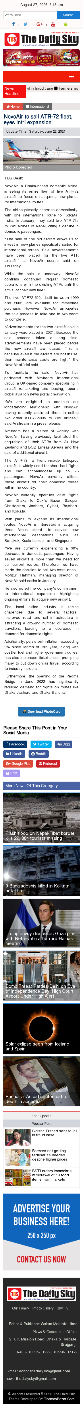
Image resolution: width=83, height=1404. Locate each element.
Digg (66, 744)
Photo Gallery (43, 1308)
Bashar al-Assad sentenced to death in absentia (37, 1099)
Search (68, 15)
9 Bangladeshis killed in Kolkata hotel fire (37, 888)
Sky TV (63, 1308)
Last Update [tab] (42, 1116)
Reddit (40, 754)
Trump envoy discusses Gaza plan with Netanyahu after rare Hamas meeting (40, 938)
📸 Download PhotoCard (41, 712)
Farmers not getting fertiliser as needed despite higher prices (49, 1155)
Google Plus (20, 764)
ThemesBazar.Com (59, 1399)
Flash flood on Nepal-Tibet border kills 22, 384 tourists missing (40, 836)
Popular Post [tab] (41, 1124)
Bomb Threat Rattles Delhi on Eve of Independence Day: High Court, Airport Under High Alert (40, 991)
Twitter (43, 744)
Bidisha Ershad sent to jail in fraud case (54, 1133)
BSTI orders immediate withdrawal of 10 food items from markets (52, 1175)
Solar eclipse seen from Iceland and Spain (37, 1046)
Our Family (20, 1308)
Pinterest (49, 764)
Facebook (16, 744)
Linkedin (16, 754)
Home (15, 107)
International (39, 107)
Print (13, 773)
